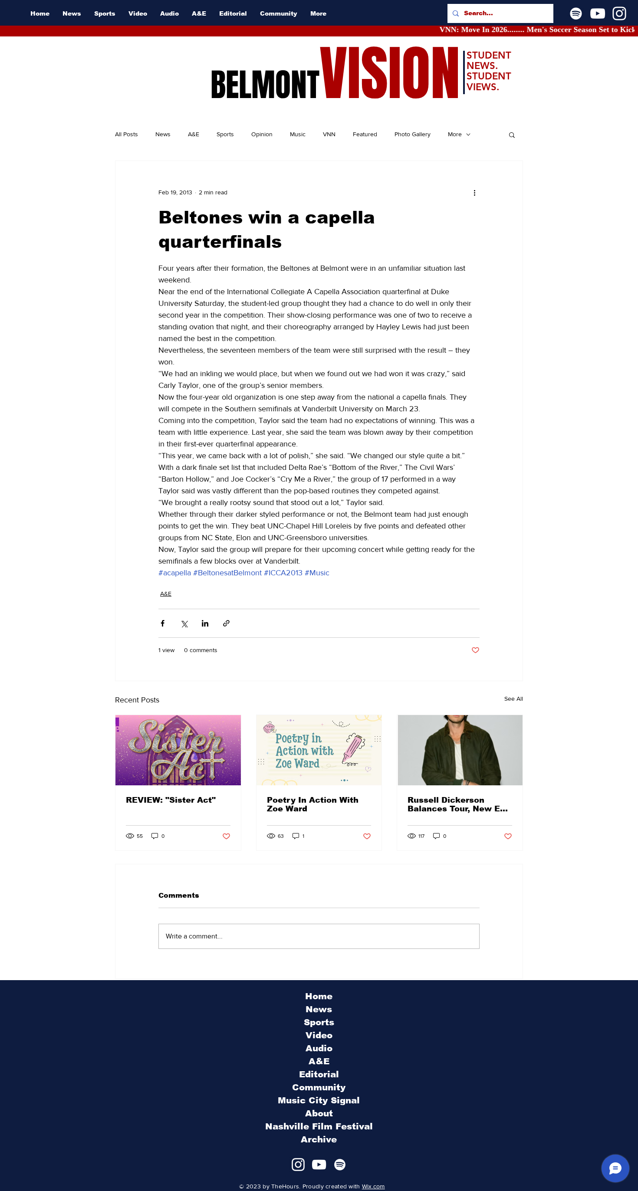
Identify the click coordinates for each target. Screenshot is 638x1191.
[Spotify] (576, 13)
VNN (329, 134)
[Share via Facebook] (162, 623)
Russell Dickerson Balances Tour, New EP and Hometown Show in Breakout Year (458, 804)
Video (319, 1035)
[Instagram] (619, 13)
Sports (225, 134)
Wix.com (373, 1186)
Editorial (319, 1074)
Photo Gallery (413, 134)
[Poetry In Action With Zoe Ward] (319, 750)
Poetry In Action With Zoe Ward (312, 804)
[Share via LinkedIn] (205, 623)
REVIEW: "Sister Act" (171, 800)
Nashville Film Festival (319, 1126)
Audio (319, 1048)
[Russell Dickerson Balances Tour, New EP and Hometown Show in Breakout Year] (460, 750)
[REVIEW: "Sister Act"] (178, 750)
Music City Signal (319, 1100)
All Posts (126, 134)
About (319, 1113)
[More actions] (474, 192)
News (163, 134)
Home (318, 996)
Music (298, 134)
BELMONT (264, 85)
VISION (389, 74)
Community (318, 1087)
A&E (193, 134)
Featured (365, 134)
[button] (512, 134)
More (455, 134)
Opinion (262, 134)
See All (513, 698)
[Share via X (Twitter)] (184, 623)
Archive (319, 1139)
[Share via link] (226, 623)
